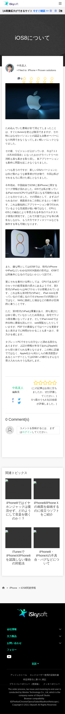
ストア (7, 26)
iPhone (32, 70)
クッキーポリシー (51, 684)
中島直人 (22, 65)
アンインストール (18, 675)
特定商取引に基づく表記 (34, 679)
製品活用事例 (11, 18)
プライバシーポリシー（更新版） (25, 684)
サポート (8, 34)
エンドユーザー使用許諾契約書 (44, 675)
